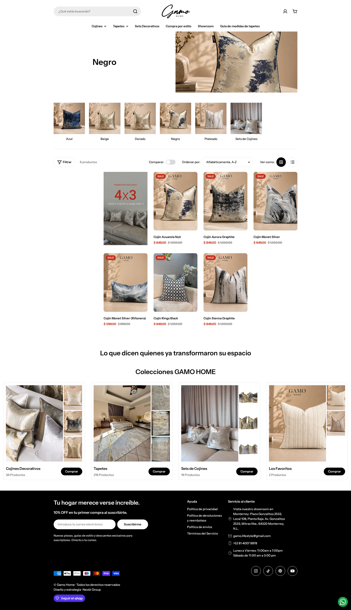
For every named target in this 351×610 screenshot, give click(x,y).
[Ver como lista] (292, 162)
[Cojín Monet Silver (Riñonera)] (125, 282)
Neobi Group (92, 589)
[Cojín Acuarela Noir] (175, 201)
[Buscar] (135, 11)
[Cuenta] (285, 11)
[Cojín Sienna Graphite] (225, 282)
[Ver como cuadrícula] (281, 162)
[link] (73, 397)
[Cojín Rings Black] (175, 282)
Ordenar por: (191, 162)
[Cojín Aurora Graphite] (225, 201)
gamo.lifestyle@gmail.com (252, 536)
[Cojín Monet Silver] (275, 201)
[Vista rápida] (191, 181)
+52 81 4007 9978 (245, 543)
